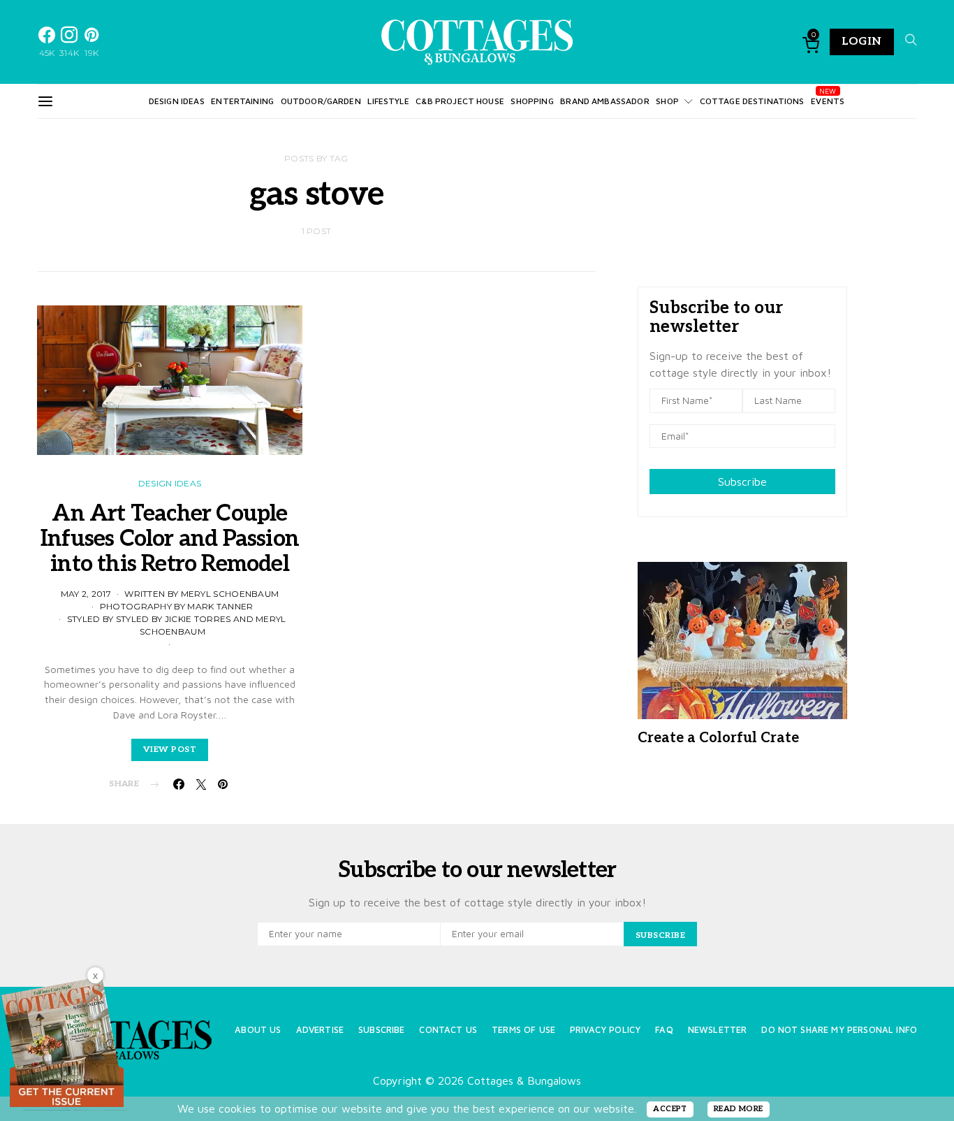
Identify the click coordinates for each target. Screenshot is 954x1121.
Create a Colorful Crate (718, 738)
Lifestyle (388, 101)
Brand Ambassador (604, 101)
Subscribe (742, 481)
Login (862, 41)
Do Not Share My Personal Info (839, 1030)
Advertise (320, 1030)
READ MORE (738, 1108)
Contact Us (448, 1030)
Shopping (532, 101)
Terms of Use (523, 1030)
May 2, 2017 (86, 593)
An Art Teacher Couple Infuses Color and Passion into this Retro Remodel (170, 538)
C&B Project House (460, 101)
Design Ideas (177, 101)
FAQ (664, 1030)
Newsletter (717, 1030)
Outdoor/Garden (321, 101)
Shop (667, 101)
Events (827, 101)
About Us (258, 1030)
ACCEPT (670, 1108)
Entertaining (242, 101)
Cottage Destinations (752, 101)
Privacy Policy (605, 1030)
